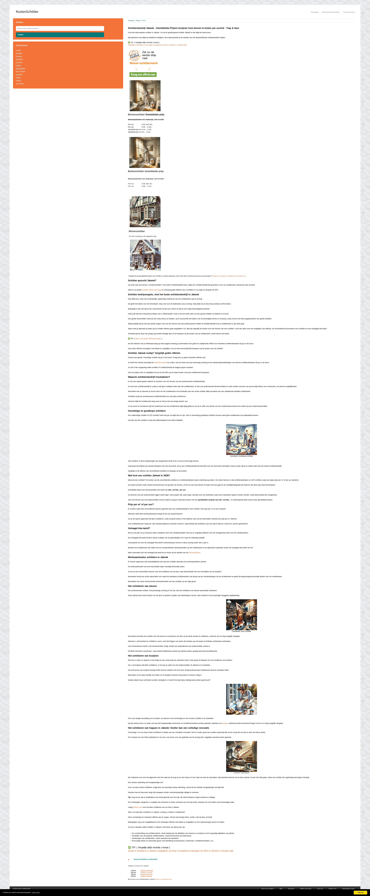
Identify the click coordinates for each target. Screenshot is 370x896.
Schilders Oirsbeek (146, 876)
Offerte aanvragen (305, 888)
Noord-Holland (20, 71)
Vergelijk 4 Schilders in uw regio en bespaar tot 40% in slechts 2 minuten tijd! (157, 45)
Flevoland (19, 53)
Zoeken (20, 35)
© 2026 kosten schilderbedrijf (21, 888)
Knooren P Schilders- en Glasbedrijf (145, 859)
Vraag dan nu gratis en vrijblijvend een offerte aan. (229, 276)
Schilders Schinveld (146, 872)
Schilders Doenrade (146, 874)
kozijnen (225, 723)
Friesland (19, 56)
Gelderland (19, 59)
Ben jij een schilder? (268, 888)
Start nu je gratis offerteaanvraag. (148, 339)
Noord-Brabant (20, 68)
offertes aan (137, 807)
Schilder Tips (332, 888)
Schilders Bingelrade (146, 870)
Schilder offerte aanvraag (152, 290)
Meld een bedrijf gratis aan (164, 879)
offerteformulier (160, 362)
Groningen (19, 62)
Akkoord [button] (360, 892)
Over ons (320, 888)
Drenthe (18, 50)
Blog (281, 888)
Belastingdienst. (195, 553)
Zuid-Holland (20, 83)
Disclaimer (291, 888)
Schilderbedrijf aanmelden (331, 12)
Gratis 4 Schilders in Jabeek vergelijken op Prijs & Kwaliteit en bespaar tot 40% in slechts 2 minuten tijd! (180, 850)
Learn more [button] (36, 892)
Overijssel (19, 74)
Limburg (18, 65)
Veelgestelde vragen (348, 888)
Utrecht (18, 77)
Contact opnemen (349, 12)
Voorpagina (315, 12)
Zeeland (18, 80)
